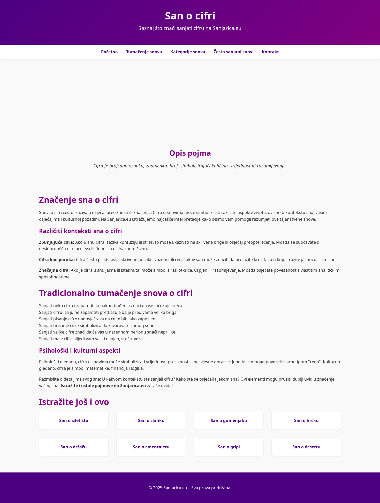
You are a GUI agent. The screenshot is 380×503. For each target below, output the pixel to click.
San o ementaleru (151, 447)
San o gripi (229, 447)
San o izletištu (73, 420)
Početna (109, 52)
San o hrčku (306, 420)
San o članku (151, 420)
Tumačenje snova (144, 52)
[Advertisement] (190, 103)
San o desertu (306, 447)
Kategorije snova (187, 52)
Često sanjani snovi (234, 52)
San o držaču (73, 447)
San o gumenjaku (229, 420)
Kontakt (270, 52)
